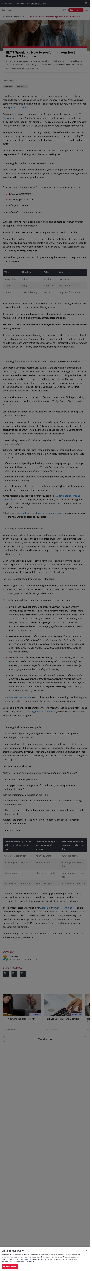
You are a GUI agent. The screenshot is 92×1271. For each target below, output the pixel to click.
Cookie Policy (28, 1259)
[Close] (86, 1250)
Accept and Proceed (10, 1266)
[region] (45, 1259)
